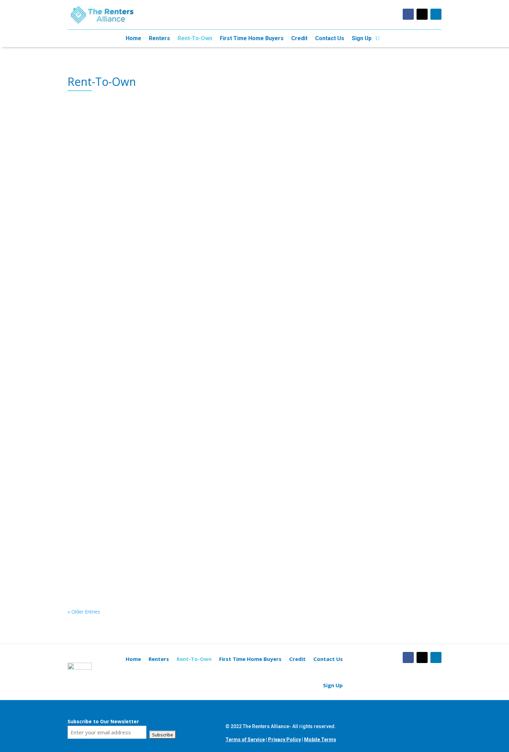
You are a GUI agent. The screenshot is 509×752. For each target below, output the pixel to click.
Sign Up (362, 39)
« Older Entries (84, 611)
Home (133, 39)
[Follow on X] (422, 14)
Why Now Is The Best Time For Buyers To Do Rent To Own (165, 465)
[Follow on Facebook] (408, 14)
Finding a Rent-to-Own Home (120, 133)
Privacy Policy (284, 739)
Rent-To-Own (195, 39)
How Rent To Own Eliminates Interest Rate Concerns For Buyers (174, 382)
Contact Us (329, 39)
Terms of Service (245, 739)
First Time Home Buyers (252, 39)
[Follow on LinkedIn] (435, 14)
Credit (299, 39)
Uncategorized (155, 147)
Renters (159, 39)
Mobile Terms (320, 739)
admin (89, 147)
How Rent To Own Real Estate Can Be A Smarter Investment (169, 216)
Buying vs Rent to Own (109, 548)
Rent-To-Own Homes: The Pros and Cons (137, 299)
